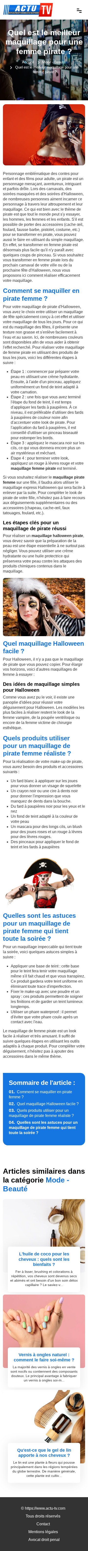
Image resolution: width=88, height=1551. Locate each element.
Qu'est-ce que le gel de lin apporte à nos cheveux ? (44, 1453)
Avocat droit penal (44, 1540)
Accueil (28, 62)
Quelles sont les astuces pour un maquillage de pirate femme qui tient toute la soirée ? (43, 1127)
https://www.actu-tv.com (45, 1508)
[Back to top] (74, 1537)
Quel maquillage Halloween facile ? (44, 1104)
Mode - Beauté (54, 62)
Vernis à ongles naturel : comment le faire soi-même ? (44, 1357)
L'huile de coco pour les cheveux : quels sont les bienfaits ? (44, 1259)
